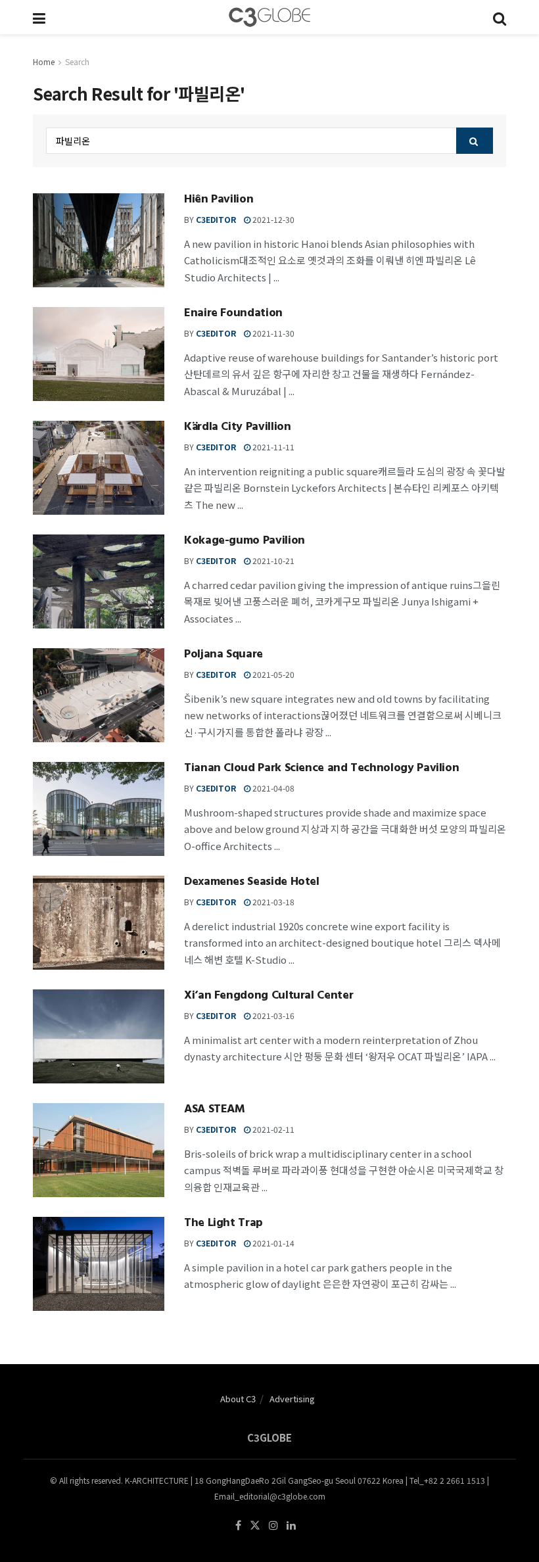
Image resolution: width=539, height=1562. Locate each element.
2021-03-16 (272, 1015)
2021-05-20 (272, 674)
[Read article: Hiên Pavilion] (98, 240)
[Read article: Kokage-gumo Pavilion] (98, 581)
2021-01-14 (272, 1242)
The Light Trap (223, 1224)
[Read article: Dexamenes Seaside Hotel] (98, 923)
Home (44, 61)
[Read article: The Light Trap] (98, 1264)
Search (77, 61)
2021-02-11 (272, 1129)
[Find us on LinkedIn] (291, 1525)
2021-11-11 (272, 446)
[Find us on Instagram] (273, 1525)
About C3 (238, 1398)
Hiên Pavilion (218, 200)
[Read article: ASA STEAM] (98, 1150)
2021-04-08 (272, 787)
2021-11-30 (272, 333)
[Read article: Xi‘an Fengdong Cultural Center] (98, 1036)
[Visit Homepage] (269, 17)
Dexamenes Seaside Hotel (251, 883)
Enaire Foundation (233, 314)
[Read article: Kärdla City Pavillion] (98, 468)
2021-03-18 (272, 901)
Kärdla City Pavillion (237, 428)
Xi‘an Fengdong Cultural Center (268, 996)
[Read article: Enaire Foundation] (98, 354)
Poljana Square (223, 655)
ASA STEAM (214, 1110)
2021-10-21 (272, 560)
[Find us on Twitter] (255, 1525)
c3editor (216, 219)
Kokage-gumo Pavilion (244, 542)
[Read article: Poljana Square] (98, 695)
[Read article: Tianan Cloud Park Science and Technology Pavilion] (98, 809)
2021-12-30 (272, 219)
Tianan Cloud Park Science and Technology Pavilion (321, 769)
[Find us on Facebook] (238, 1525)
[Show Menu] (39, 17)
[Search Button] (499, 17)
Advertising (292, 1398)
